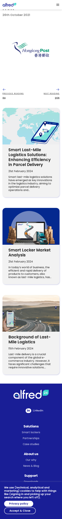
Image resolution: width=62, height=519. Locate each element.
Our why (31, 460)
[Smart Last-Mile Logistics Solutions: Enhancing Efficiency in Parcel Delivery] (31, 126)
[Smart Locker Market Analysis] (31, 226)
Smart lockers (31, 432)
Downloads (31, 482)
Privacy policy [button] (18, 504)
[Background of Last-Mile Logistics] (31, 313)
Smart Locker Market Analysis (29, 252)
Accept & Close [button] (19, 511)
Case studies (31, 444)
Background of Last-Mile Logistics (29, 339)
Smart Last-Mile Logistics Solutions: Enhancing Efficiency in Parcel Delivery (29, 157)
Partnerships (31, 438)
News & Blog (31, 466)
